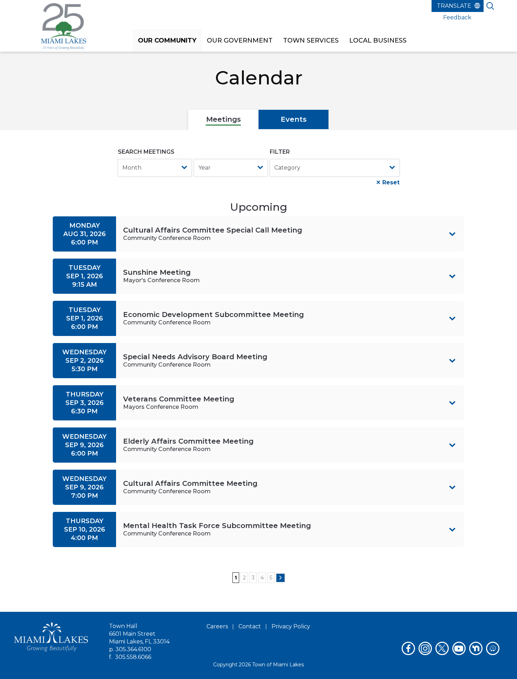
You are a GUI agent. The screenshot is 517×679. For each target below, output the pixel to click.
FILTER (280, 151)
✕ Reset (388, 182)
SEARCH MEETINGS (146, 151)
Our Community (167, 40)
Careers (217, 626)
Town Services (311, 40)
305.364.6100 (133, 649)
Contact (249, 626)
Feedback (457, 17)
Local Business (378, 40)
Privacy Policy (291, 626)
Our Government (240, 40)
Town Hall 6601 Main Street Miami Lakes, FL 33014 (139, 634)
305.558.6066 (133, 657)
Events (294, 119)
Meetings (223, 119)
